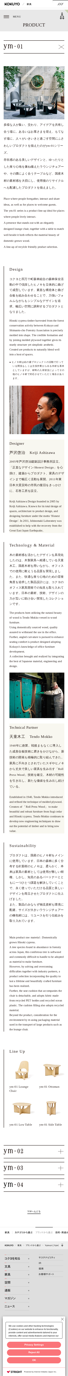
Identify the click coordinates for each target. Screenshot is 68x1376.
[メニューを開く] (60, 4)
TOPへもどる (34, 1211)
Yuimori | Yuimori (53, 1245)
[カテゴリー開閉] (26, 1259)
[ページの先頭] (62, 1245)
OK (34, 1360)
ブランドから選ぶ (44, 1232)
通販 (7, 1290)
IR (40, 1263)
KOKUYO (9, 1245)
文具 (7, 1266)
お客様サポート (46, 1274)
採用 (41, 1268)
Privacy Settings (34, 1344)
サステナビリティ (47, 1257)
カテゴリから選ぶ (24, 1232)
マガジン (10, 1298)
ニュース (10, 1306)
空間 (7, 1282)
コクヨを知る (12, 1258)
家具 (29, 4)
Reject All (34, 1352)
